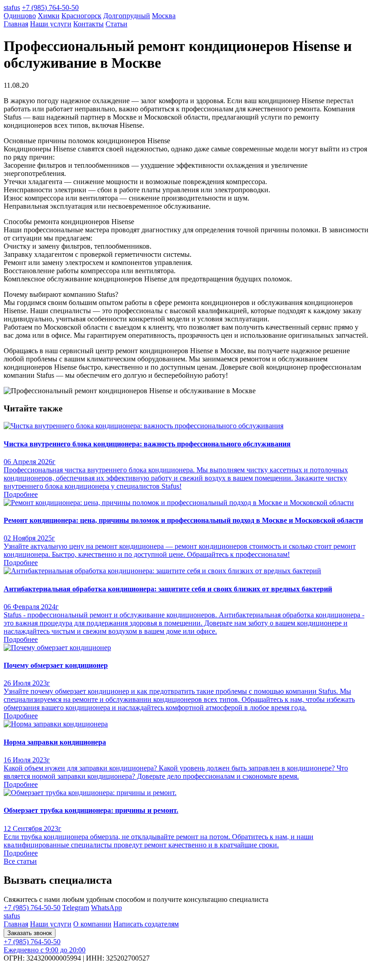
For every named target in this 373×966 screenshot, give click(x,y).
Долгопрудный (126, 16)
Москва (164, 16)
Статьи (116, 24)
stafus (12, 7)
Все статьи (20, 861)
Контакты (88, 24)
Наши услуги (50, 24)
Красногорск (81, 16)
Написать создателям (146, 924)
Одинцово (20, 16)
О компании (92, 924)
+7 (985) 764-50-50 (50, 7)
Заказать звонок (29, 933)
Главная (16, 24)
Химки (49, 16)
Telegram (75, 907)
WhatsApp (106, 907)
